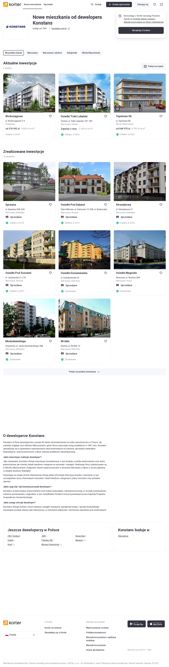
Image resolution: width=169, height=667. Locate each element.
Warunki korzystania (96, 645)
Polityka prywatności (96, 632)
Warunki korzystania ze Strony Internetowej (144, 22)
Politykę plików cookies (144, 19)
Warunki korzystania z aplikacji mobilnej (101, 639)
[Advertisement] (82, 404)
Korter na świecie (53, 628)
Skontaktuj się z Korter (56, 632)
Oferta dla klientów (95, 650)
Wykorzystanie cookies (97, 628)
